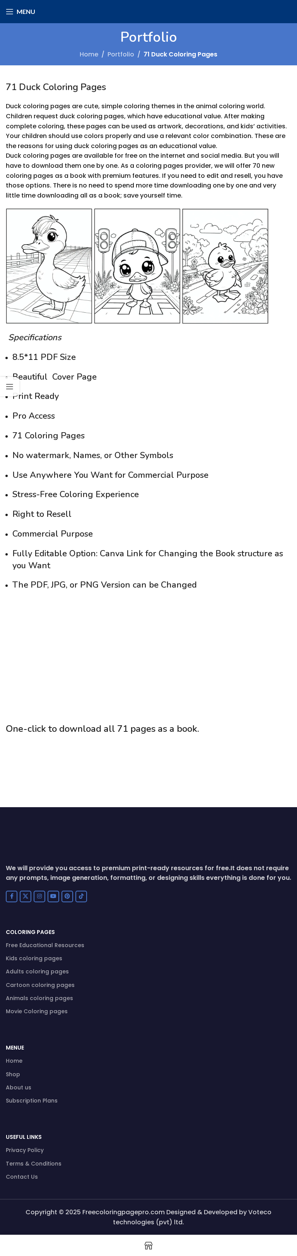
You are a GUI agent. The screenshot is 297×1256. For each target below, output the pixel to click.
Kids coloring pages (34, 958)
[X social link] (25, 896)
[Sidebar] (9, 386)
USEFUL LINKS (24, 1137)
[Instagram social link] (39, 896)
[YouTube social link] (53, 896)
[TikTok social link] (81, 896)
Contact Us (22, 1177)
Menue (15, 1047)
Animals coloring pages (39, 998)
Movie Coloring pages (37, 1011)
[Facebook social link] (11, 896)
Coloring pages (30, 932)
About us (18, 1087)
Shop (13, 1074)
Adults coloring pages (37, 971)
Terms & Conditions (33, 1163)
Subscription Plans (32, 1100)
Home (89, 54)
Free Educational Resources (45, 945)
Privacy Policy (25, 1150)
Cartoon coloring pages (40, 985)
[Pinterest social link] (67, 896)
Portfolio (121, 54)
